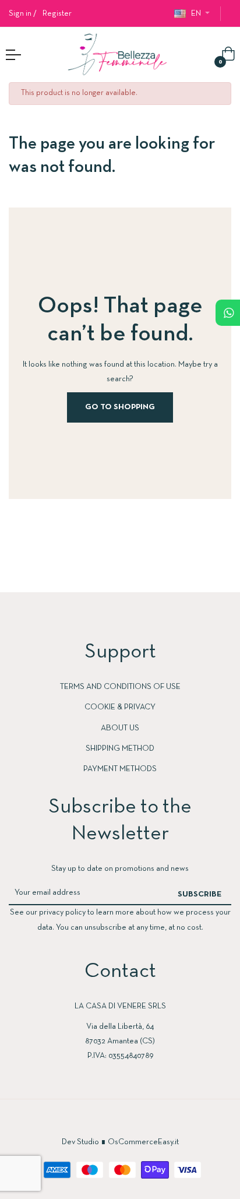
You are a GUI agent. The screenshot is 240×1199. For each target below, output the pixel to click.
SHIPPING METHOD (120, 749)
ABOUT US (120, 728)
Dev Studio (80, 1142)
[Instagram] (131, 1121)
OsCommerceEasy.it (143, 1142)
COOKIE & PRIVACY (120, 707)
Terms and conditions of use (120, 687)
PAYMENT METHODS (120, 769)
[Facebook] (108, 1121)
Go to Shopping (120, 407)
